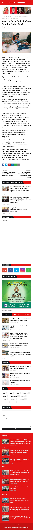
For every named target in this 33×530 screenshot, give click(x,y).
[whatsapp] (28, 270)
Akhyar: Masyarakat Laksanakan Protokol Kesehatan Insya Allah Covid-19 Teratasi (19, 344)
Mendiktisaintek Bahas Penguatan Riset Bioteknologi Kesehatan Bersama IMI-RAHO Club (20, 517)
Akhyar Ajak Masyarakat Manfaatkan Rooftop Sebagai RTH (20, 327)
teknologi (22, 399)
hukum (12, 393)
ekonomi (23, 396)
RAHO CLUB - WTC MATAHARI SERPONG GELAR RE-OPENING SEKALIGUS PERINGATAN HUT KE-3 (20, 367)
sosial (19, 393)
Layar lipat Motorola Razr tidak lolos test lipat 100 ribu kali (20, 374)
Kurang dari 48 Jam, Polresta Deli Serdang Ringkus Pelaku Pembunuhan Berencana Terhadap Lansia (19, 209)
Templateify (11, 527)
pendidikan (14, 399)
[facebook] (10, 270)
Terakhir (16, 315)
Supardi (5, 27)
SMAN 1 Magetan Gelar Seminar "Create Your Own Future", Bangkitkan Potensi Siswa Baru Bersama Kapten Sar (19, 472)
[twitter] (16, 270)
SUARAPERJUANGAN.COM (16, 2)
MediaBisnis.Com (25, 527)
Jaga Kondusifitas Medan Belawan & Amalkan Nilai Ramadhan (19, 487)
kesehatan (26, 393)
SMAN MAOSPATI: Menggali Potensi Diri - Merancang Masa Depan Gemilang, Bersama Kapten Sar (19, 500)
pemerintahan (14, 396)
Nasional (5, 396)
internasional (6, 402)
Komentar (26, 315)
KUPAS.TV (17, 525)
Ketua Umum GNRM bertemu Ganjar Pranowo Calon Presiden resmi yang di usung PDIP (19, 480)
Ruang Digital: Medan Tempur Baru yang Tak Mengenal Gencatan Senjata (19, 460)
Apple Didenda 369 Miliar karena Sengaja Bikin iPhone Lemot (20, 381)
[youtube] (4, 270)
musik (15, 402)
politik (5, 393)
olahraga (5, 399)
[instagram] (22, 270)
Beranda (4, 16)
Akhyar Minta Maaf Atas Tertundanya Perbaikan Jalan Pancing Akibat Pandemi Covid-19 (20, 319)
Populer (6, 315)
